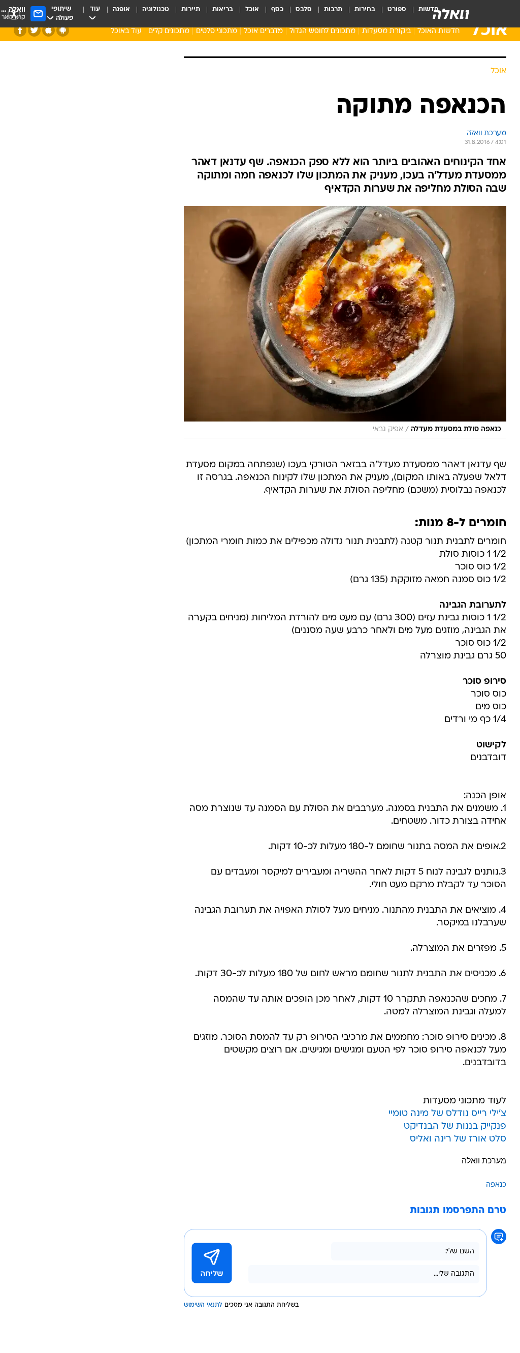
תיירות (190, 9)
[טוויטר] (34, 30)
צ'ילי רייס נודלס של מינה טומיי (447, 1114)
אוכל (252, 9)
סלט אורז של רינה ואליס (458, 1139)
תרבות (333, 9)
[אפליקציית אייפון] (48, 30)
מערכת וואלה (484, 1160)
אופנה (121, 9)
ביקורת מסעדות (386, 31)
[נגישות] (14, 13)
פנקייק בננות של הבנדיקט (455, 1126)
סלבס (304, 9)
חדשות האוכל (438, 31)
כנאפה (496, 1185)
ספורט (396, 9)
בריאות (222, 9)
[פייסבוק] (20, 30)
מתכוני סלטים (216, 31)
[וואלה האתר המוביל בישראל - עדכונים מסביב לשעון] (451, 14)
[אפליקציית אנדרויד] (62, 30)
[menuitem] (390, 14)
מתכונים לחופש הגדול (322, 31)
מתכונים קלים (168, 31)
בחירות (364, 9)
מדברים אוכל (263, 31)
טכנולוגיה (155, 9)
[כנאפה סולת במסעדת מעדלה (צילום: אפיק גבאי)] (345, 322)
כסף (277, 9)
